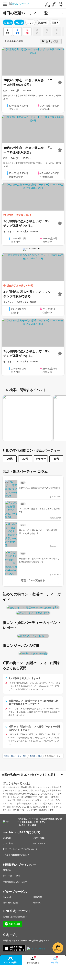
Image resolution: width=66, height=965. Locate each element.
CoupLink (7, 897)
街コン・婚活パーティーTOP (15, 756)
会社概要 (7, 837)
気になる (47, 6)
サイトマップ (39, 843)
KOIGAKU (37, 897)
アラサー (40, 459)
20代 (10, 459)
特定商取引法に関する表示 (15, 881)
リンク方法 (8, 843)
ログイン (54, 6)
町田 (40, 756)
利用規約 (7, 870)
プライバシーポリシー (13, 875)
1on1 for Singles (10, 902)
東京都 (32, 756)
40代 (56, 459)
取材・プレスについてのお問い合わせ (20, 849)
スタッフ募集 (39, 837)
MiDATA (36, 902)
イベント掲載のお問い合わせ (16, 854)
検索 (61, 6)
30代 (25, 459)
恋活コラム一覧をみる (33, 580)
